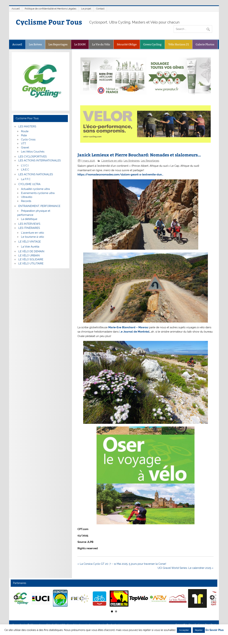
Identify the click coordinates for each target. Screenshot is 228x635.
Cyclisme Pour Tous (49, 21)
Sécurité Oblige (127, 44)
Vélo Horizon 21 (178, 44)
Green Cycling (152, 44)
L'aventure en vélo (111, 160)
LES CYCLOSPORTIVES (32, 156)
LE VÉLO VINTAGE (29, 241)
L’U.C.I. (25, 165)
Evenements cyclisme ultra (38, 193)
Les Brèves (35, 44)
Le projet (86, 8)
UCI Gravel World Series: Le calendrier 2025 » (185, 568)
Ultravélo (26, 197)
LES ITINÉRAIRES (29, 228)
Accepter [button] (184, 630)
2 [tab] (116, 611)
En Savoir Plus (215, 630)
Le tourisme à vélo (32, 236)
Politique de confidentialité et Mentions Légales (50, 8)
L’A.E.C (25, 169)
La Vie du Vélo (101, 44)
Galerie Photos (205, 44)
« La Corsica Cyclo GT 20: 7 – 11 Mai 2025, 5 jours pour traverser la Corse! (121, 563)
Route (24, 131)
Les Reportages (58, 44)
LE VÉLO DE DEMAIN (31, 251)
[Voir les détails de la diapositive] (30, 598)
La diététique (29, 219)
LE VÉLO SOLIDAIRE (30, 259)
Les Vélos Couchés (32, 151)
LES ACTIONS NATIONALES (35, 174)
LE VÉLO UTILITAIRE (30, 263)
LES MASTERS (27, 126)
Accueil (16, 8)
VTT (23, 143)
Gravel (25, 147)
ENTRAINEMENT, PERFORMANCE (39, 206)
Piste (24, 135)
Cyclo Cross (28, 139)
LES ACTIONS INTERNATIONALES (39, 160)
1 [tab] (112, 611)
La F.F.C (25, 179)
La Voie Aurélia (30, 246)
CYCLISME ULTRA (29, 184)
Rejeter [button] (199, 630)
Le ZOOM (80, 44)
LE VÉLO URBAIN (29, 255)
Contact (100, 8)
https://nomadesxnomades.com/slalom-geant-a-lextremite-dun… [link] (120, 174)
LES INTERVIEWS (29, 223)
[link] (128, 327)
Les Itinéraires (132, 160)
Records (26, 201)
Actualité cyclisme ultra (35, 189)
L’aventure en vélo (32, 232)
